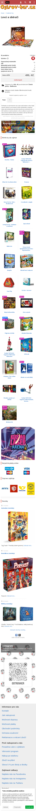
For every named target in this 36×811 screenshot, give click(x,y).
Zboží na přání (8, 760)
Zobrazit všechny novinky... (18, 630)
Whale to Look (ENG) (27, 377)
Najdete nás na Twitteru (12, 783)
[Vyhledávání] (25, 2)
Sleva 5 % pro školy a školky (14, 765)
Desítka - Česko (9, 160)
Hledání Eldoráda (27, 333)
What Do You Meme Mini (9, 182)
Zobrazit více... (28, 545)
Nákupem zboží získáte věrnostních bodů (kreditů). (18, 91)
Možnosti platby (9, 724)
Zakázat (5, 807)
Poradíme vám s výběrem (13, 747)
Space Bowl (26, 223)
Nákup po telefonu (10, 756)
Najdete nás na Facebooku (14, 774)
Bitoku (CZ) (9, 422)
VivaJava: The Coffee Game (9, 377)
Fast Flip (9, 291)
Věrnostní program (10, 751)
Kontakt (5, 711)
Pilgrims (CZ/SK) (9, 333)
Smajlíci (9, 270)
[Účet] (20, 2)
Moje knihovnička (9, 312)
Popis (4, 100)
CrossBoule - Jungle (26, 202)
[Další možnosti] (34, 2)
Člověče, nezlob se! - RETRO (9, 398)
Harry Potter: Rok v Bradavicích (9, 202)
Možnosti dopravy (10, 720)
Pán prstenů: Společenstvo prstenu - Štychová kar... (26, 248)
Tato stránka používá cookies (13, 791)
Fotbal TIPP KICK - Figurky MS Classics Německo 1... (26, 160)
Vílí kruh (26, 354)
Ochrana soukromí (10, 733)
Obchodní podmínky (11, 728)
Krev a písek (26, 312)
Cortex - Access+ (26, 290)
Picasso (26, 182)
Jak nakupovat (8, 715)
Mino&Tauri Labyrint (26, 270)
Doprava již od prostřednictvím (19, 85)
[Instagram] (18, 671)
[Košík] (30, 2)
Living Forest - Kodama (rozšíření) (9, 225)
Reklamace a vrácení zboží (14, 737)
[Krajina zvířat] (18, 127)
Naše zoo (9, 246)
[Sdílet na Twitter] (19, 635)
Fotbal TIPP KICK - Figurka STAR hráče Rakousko (9, 354)
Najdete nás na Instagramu (14, 778)
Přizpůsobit (17, 807)
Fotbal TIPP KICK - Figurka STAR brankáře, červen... (26, 399)
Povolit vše (29, 807)
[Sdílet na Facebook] (16, 635)
